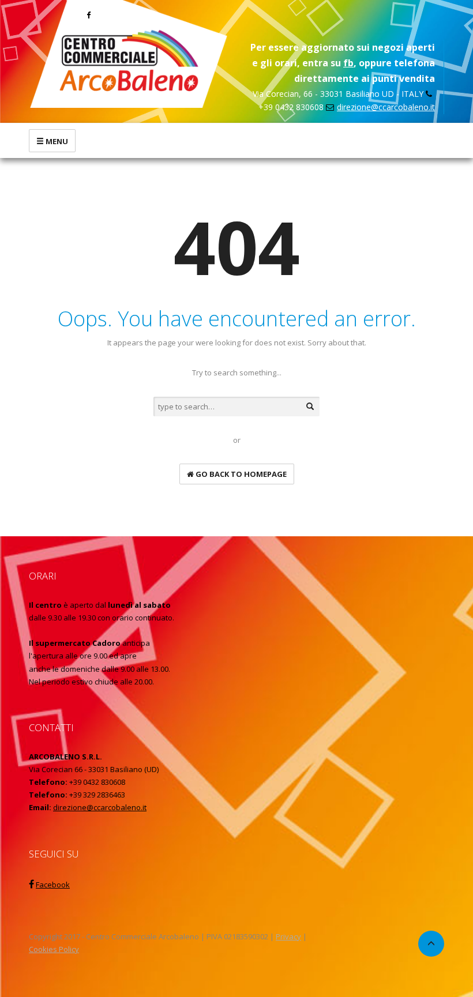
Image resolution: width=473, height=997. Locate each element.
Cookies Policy (54, 949)
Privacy (288, 936)
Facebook (53, 884)
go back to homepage (240, 474)
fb (348, 63)
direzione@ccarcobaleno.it (386, 106)
